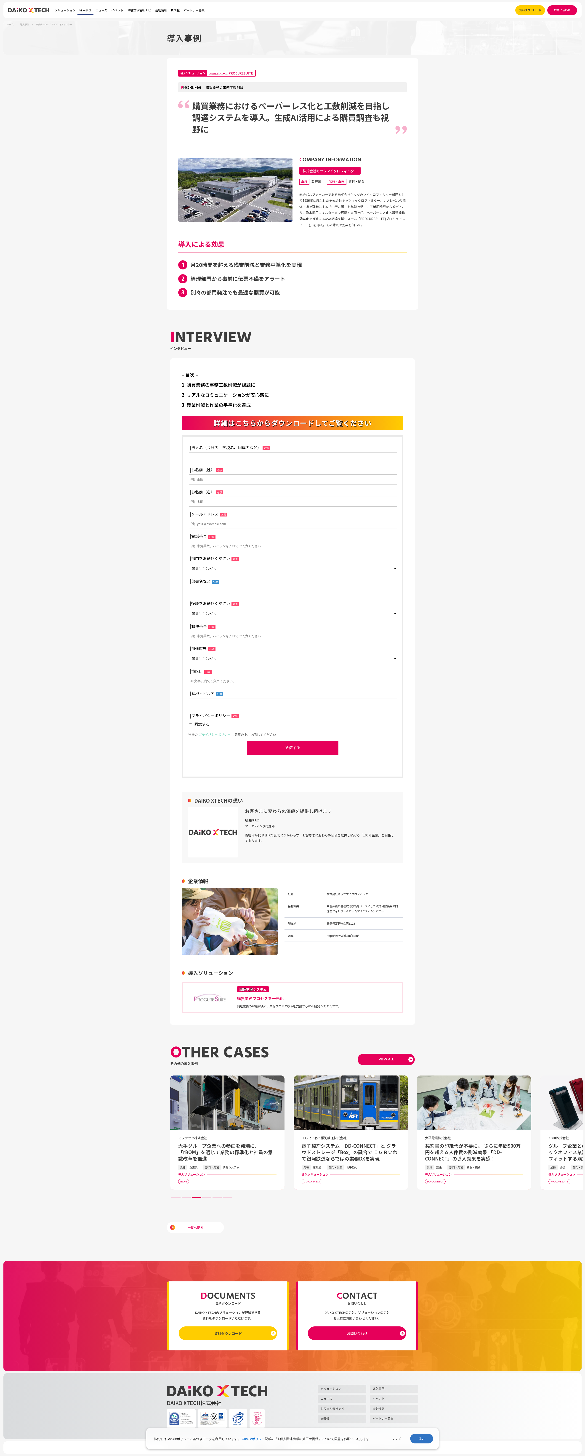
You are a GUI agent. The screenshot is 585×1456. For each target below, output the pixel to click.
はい (422, 1438)
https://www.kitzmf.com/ (343, 936)
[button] (196, 1197)
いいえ (397, 1438)
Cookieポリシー (253, 1439)
